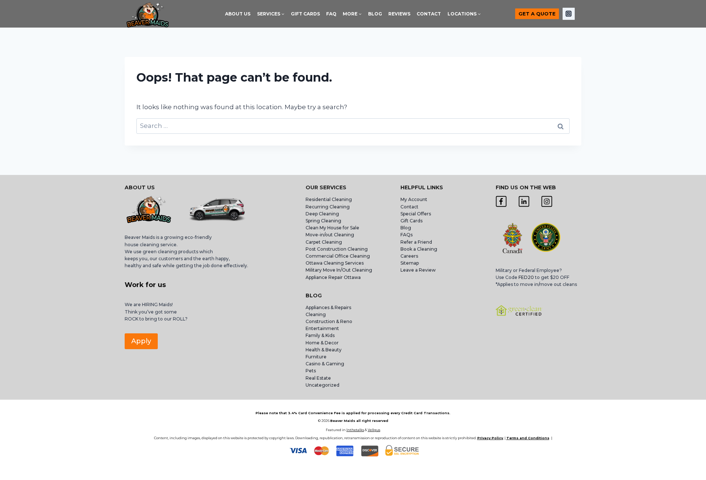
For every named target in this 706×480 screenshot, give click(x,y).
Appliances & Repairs (328, 307)
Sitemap (409, 263)
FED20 (526, 277)
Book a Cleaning (418, 249)
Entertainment (322, 328)
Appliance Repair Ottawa (333, 277)
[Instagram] (569, 14)
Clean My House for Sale (332, 227)
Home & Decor (322, 342)
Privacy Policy (490, 438)
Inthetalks (355, 430)
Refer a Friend (416, 242)
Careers (409, 256)
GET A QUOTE (537, 14)
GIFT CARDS (305, 14)
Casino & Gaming (325, 363)
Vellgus (374, 430)
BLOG (375, 14)
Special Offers (415, 213)
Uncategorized (322, 385)
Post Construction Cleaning (337, 249)
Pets (311, 370)
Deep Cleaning (322, 213)
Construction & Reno (329, 321)
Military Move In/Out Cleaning (339, 270)
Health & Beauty (324, 349)
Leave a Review (418, 270)
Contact (409, 206)
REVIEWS (399, 14)
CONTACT (429, 14)
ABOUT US (237, 14)
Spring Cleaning (323, 220)
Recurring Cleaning (328, 206)
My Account (413, 199)
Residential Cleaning (329, 199)
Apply (141, 341)
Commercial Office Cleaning (338, 256)
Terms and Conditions (527, 438)
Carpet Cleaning (324, 242)
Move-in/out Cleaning (330, 234)
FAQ (331, 14)
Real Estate (318, 378)
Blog (405, 227)
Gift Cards (411, 220)
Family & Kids (320, 335)
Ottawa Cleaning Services (335, 263)
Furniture (316, 356)
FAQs (406, 234)
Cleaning (316, 314)
